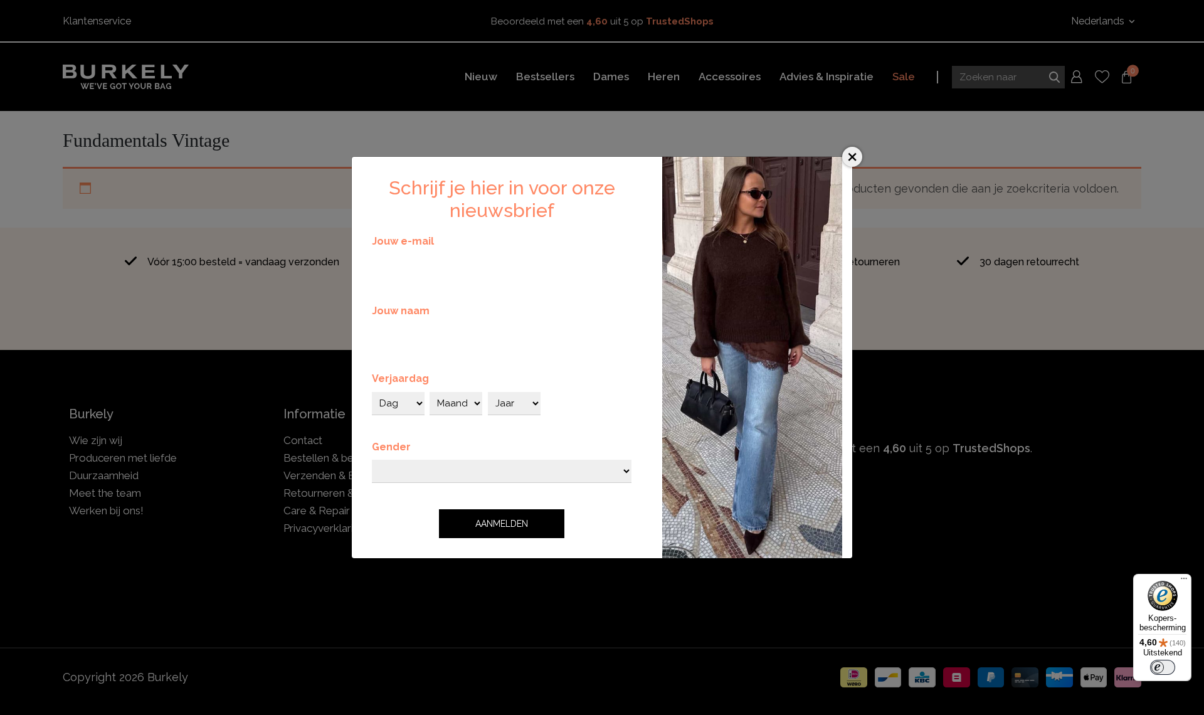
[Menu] (1183, 581)
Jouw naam (401, 311)
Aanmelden (501, 524)
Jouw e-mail (403, 241)
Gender (391, 447)
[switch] (1162, 667)
